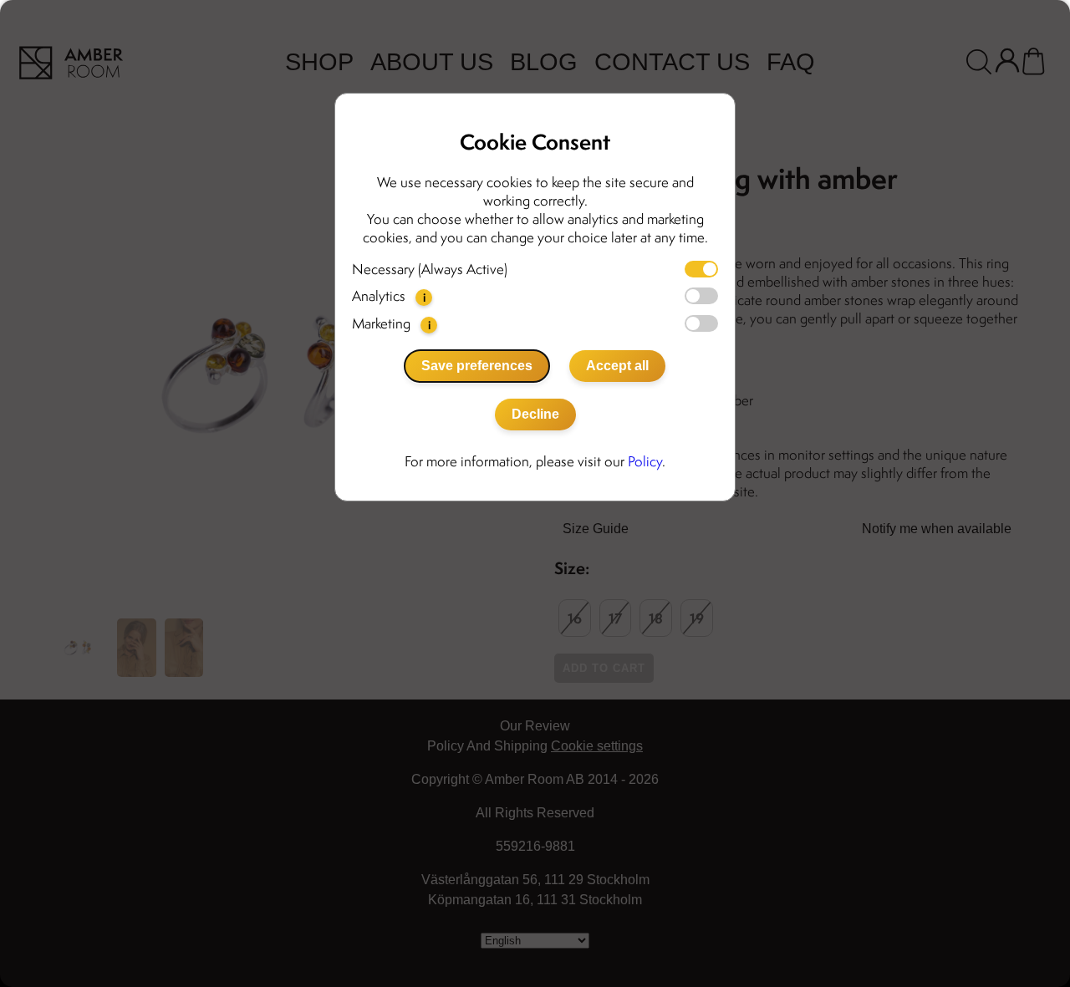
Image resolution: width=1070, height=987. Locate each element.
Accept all (617, 366)
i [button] (424, 297)
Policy (645, 461)
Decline (535, 414)
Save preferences (476, 366)
